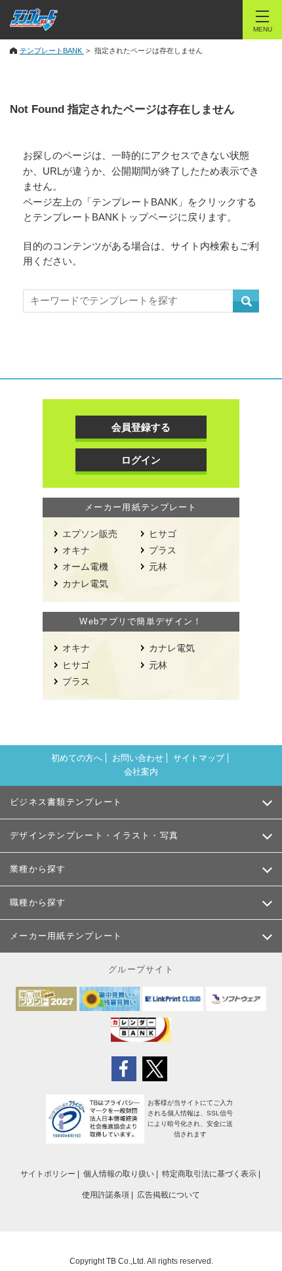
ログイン (141, 459)
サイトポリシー (47, 1173)
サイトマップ (198, 758)
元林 (158, 566)
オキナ (76, 550)
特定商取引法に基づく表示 (209, 1173)
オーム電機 (85, 566)
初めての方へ (76, 758)
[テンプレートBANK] (34, 19)
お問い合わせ (137, 758)
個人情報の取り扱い (118, 1173)
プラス (162, 550)
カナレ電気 (85, 583)
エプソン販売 (89, 533)
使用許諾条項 (105, 1194)
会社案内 (141, 772)
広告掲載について (168, 1194)
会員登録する (141, 427)
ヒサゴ (162, 533)
